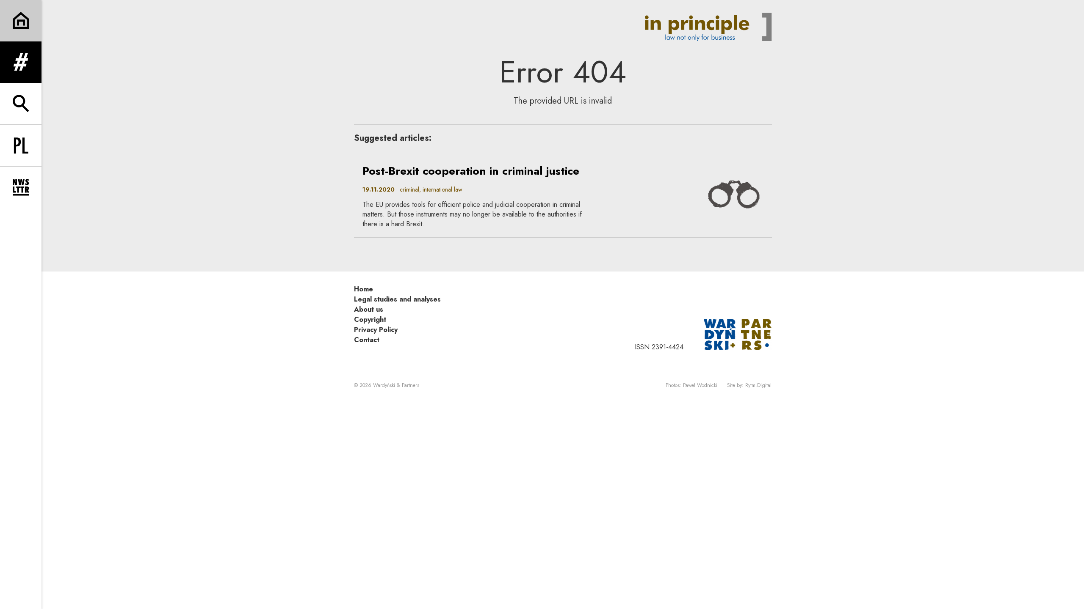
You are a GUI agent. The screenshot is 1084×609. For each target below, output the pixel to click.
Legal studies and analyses (397, 299)
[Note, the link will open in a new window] (738, 334)
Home (363, 289)
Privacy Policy (376, 330)
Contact (366, 340)
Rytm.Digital (758, 385)
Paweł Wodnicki (700, 385)
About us (368, 309)
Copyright (370, 319)
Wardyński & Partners (396, 385)
